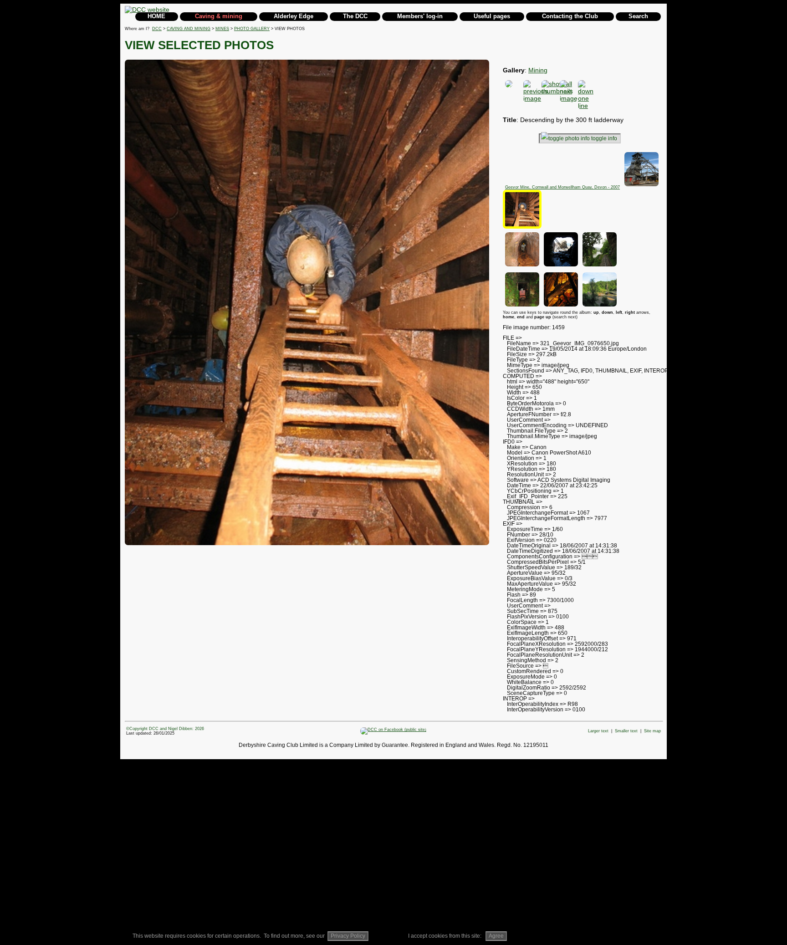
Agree (496, 936)
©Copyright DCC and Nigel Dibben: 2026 (165, 728)
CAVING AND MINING (188, 28)
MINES (222, 28)
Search (638, 16)
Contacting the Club (570, 16)
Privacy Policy (348, 936)
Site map (652, 731)
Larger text (598, 731)
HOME (156, 16)
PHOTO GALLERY (252, 28)
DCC (157, 28)
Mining (537, 70)
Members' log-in (420, 16)
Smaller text (626, 731)
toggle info (604, 138)
